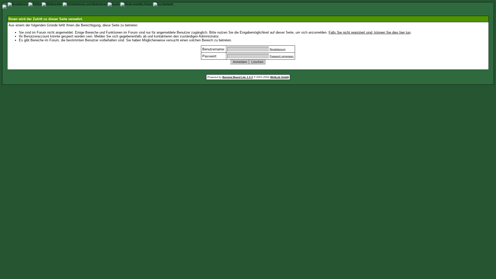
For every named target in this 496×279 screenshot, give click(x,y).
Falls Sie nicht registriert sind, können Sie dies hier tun (369, 32)
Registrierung (277, 49)
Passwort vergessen (282, 56)
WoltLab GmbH (279, 77)
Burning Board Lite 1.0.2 (237, 77)
